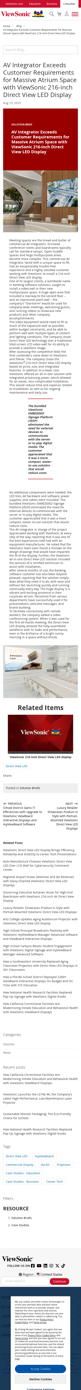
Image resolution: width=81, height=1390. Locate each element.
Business (52, 3)
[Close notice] (64, 1301)
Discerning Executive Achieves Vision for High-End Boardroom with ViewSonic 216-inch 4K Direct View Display (38, 896)
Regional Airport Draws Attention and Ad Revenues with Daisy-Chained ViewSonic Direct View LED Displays (38, 881)
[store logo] (24, 13)
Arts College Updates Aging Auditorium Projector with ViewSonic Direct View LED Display (40, 921)
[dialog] (40, 1338)
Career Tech (54, 1182)
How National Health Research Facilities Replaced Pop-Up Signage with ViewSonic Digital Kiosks (37, 994)
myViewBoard (44, 1156)
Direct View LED (16, 766)
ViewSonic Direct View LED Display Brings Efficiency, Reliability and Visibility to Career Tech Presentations (39, 852)
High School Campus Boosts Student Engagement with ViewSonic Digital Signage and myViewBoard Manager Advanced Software (37, 950)
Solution (9, 1044)
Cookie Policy (21, 1322)
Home (7, 26)
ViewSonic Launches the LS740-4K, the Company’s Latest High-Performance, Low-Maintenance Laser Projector (37, 1098)
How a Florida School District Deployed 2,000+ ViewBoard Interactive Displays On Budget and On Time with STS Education (38, 981)
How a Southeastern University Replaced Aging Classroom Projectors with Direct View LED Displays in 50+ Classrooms (40, 965)
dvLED (45, 1165)
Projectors (64, 1165)
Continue (59, 1281)
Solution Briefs (30, 788)
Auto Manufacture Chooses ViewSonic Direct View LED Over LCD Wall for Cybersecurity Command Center (37, 865)
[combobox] (40, 49)
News (7, 1053)
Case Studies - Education (23, 1173)
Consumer (69, 3)
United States (52, 1274)
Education (34, 3)
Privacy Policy (46, 1319)
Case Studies (20, 1225)
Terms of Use (39, 1322)
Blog (19, 26)
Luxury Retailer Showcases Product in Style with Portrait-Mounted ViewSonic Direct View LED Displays (40, 910)
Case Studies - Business (22, 1182)
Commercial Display (19, 1165)
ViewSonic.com (14, 3)
